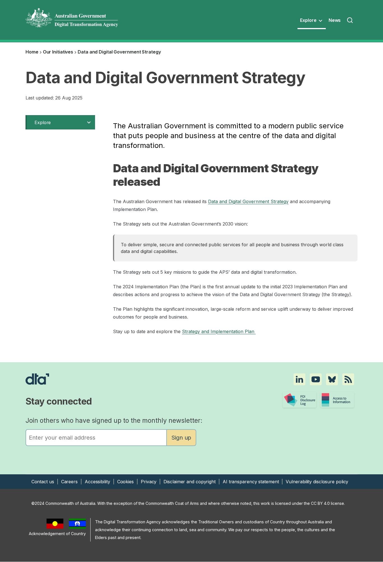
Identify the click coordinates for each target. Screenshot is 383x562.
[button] (299, 379)
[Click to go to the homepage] (140, 379)
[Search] (350, 21)
